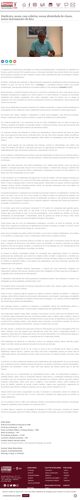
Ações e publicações (51, 473)
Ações (47, 488)
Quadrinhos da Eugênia (52, 478)
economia (40, 85)
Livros (65, 478)
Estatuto (30, 478)
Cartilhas (66, 475)
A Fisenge (30, 470)
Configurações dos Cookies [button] (12, 495)
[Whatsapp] (17, 485)
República (63, 87)
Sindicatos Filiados (33, 475)
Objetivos (30, 480)
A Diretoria (48, 470)
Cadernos (67, 480)
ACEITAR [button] (25, 495)
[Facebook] (5, 485)
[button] (2, 61)
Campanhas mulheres (52, 480)
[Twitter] (11, 485)
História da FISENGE (33, 483)
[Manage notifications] (75, 495)
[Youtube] (14, 485)
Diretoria (30, 473)
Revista (66, 473)
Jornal (66, 470)
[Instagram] (8, 485)
